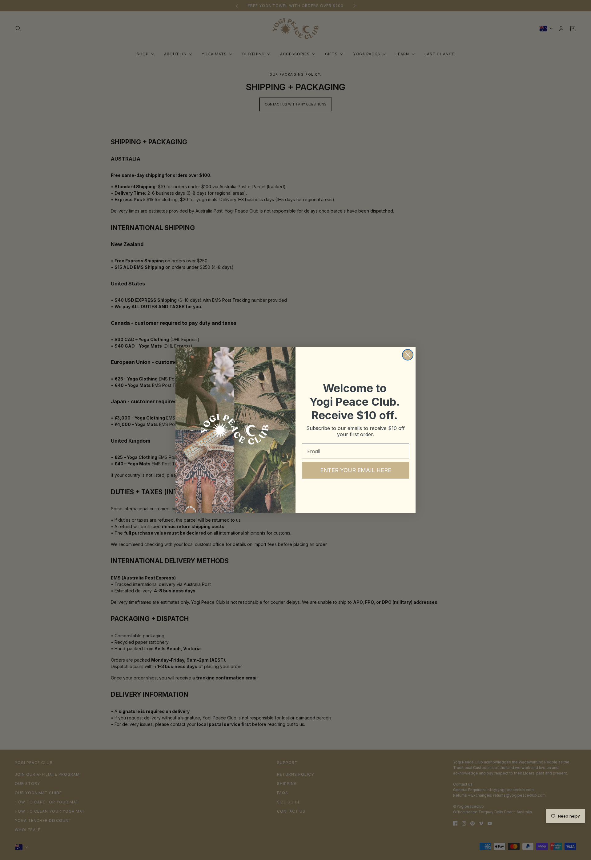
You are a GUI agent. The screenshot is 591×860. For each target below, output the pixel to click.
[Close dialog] (407, 354)
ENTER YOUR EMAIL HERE (355, 470)
